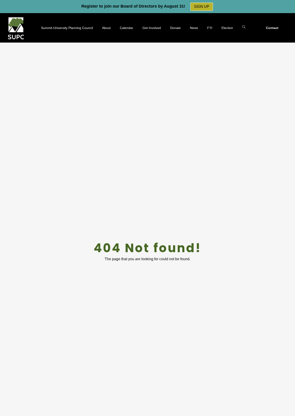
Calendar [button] (126, 28)
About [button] (106, 28)
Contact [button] (272, 28)
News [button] (194, 28)
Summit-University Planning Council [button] (67, 28)
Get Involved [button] (151, 28)
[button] (243, 27)
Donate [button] (175, 28)
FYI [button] (209, 28)
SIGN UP (201, 7)
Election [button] (227, 28)
